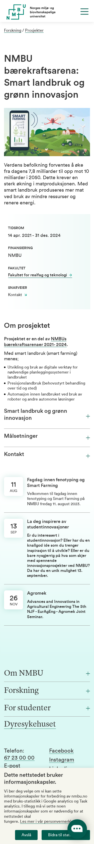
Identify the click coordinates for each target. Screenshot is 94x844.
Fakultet (17, 268)
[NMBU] (47, 12)
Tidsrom (16, 228)
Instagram (61, 760)
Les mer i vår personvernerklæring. (51, 822)
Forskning (12, 30)
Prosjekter (34, 30)
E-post (12, 766)
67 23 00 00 (19, 758)
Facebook (61, 751)
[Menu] (84, 11)
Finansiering (20, 248)
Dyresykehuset (30, 725)
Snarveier (17, 288)
